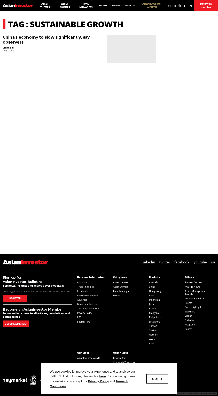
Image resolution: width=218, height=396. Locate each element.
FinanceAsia (119, 358)
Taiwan (153, 325)
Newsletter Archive (87, 295)
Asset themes (120, 282)
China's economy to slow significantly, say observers (46, 40)
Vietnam (153, 334)
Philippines (155, 317)
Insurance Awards (194, 298)
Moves (117, 295)
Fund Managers (121, 291)
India (151, 295)
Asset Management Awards (195, 292)
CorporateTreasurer (124, 362)
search (174, 5)
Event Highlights (193, 307)
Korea (152, 308)
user (188, 5)
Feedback (82, 291)
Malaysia (154, 313)
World (152, 339)
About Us (82, 282)
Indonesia (154, 299)
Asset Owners (120, 286)
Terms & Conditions (88, 308)
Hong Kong (155, 291)
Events (188, 302)
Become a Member (88, 304)
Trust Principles (85, 286)
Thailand (153, 330)
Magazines (191, 324)
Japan (152, 304)
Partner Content (194, 282)
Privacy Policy (84, 313)
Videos (188, 315)
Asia (151, 343)
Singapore (154, 321)
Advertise (82, 299)
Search (188, 329)
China (152, 286)
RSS (79, 317)
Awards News (192, 286)
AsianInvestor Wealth (88, 358)
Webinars (190, 311)
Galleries (189, 320)
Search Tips (83, 321)
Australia (154, 282)
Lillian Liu (8, 47)
